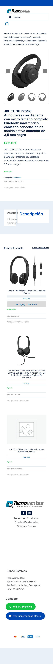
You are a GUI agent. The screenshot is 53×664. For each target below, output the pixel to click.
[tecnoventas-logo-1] (18, 10)
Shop (15, 33)
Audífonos (17, 178)
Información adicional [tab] (11, 221)
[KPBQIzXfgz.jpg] (26, 71)
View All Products (40, 247)
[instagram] (29, 513)
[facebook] (23, 513)
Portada (7, 33)
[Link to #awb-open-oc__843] (13, 23)
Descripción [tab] (11, 212)
